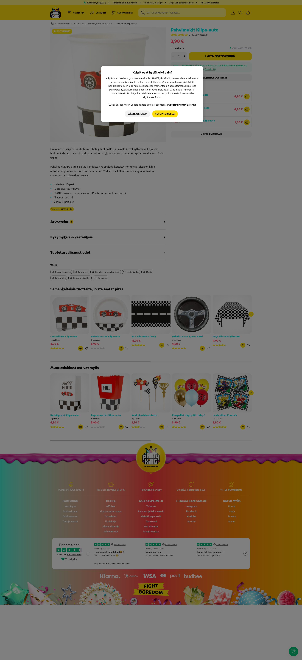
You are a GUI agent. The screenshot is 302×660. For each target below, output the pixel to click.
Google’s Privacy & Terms (182, 104)
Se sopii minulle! (165, 113)
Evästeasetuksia (137, 113)
